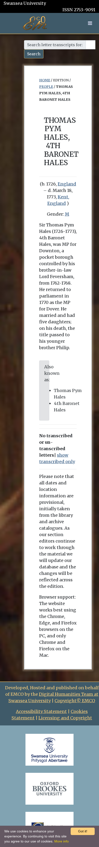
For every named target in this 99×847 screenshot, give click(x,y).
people (46, 86)
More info (61, 841)
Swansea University (25, 3)
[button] (90, 23)
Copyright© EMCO (75, 700)
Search (33, 53)
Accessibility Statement (41, 711)
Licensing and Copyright (65, 718)
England (67, 184)
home (44, 80)
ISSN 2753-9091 (78, 9)
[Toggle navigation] (90, 23)
